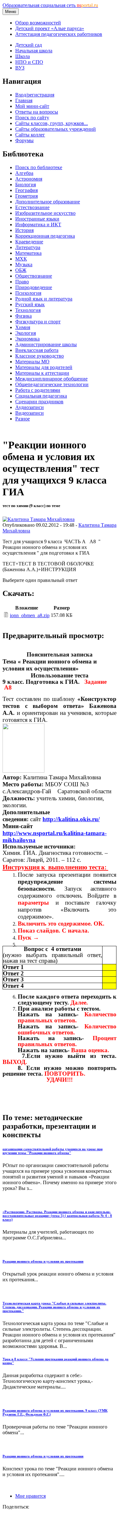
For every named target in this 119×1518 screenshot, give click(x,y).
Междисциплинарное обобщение (51, 378)
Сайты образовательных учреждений (55, 129)
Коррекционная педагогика (45, 236)
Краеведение (29, 241)
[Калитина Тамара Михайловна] (39, 519)
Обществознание (33, 276)
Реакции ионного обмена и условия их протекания (43, 1261)
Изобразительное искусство (45, 213)
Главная (23, 100)
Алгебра (24, 173)
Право (22, 281)
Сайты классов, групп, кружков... (51, 123)
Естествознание (32, 207)
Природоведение (33, 287)
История (24, 230)
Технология (28, 310)
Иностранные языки (37, 218)
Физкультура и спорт (38, 321)
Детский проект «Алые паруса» (49, 28)
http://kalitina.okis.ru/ (71, 819)
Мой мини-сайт (32, 106)
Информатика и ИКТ (38, 224)
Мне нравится (30, 1496)
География (26, 190)
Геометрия (26, 196)
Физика (23, 316)
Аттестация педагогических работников (58, 34)
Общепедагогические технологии (52, 384)
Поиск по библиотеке (38, 167)
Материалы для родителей (43, 367)
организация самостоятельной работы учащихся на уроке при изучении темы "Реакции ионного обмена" (52, 1151)
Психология (28, 293)
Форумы (24, 140)
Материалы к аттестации (42, 373)
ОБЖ (20, 270)
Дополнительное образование (47, 201)
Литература (27, 247)
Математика (28, 253)
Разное (22, 418)
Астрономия (28, 179)
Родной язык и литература (43, 298)
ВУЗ (19, 67)
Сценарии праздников (39, 401)
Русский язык (30, 304)
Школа (22, 56)
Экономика (27, 338)
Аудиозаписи (29, 407)
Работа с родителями (37, 390)
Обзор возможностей (38, 22)
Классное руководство (39, 356)
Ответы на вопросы (36, 112)
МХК (21, 258)
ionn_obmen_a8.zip (30, 615)
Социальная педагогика (41, 396)
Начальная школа (33, 50)
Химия (22, 327)
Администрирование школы (46, 344)
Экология (25, 333)
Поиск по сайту (32, 117)
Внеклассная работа (36, 350)
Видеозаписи (29, 413)
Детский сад (28, 45)
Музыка (23, 264)
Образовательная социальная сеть (50, 5)
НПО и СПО (29, 62)
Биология (25, 184)
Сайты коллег (30, 134)
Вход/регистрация (34, 94)
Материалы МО (32, 361)
